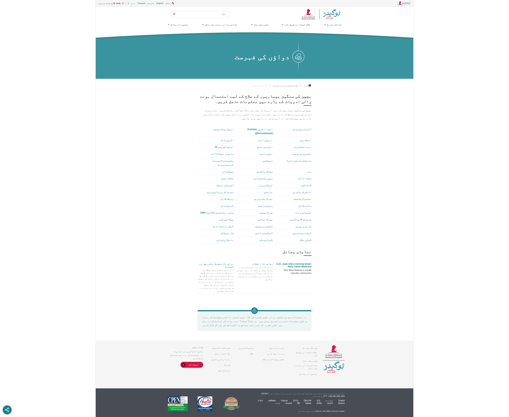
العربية (151, 3)
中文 (318, 400)
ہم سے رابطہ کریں (275, 354)
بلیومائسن (266, 154)
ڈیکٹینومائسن (264, 233)
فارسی (277, 403)
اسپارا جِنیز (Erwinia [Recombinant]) (260, 131)
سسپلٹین (267, 160)
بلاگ (252, 354)
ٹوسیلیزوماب (303, 212)
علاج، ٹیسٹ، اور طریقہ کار (297, 24)
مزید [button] (133, 3)
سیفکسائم (228, 171)
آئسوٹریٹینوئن (302, 129)
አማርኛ (260, 400)
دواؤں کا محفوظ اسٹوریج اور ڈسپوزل (216, 265)
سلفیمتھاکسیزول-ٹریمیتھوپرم (223, 162)
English (160, 3)
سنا (309, 171)
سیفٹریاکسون (265, 171)
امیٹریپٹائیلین (223, 129)
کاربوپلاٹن (227, 233)
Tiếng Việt (307, 400)
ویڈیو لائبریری (246, 348)
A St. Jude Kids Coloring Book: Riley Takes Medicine (293, 265)
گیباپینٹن (266, 240)
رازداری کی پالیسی (220, 359)
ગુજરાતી (330, 403)
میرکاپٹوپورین (263, 199)
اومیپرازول (265, 140)
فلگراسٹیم (227, 178)
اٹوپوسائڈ (227, 140)
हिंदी (298, 403)
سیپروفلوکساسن (263, 178)
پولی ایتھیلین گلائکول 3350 (217, 212)
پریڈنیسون (266, 212)
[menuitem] (192, 364)
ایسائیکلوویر (302, 147)
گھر (305, 85)
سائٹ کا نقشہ (223, 371)
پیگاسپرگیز (226, 219)
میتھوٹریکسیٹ (302, 199)
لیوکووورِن (266, 185)
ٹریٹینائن (227, 206)
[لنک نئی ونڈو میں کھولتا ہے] (229, 404)
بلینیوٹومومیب (302, 154)
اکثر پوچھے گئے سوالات (273, 359)
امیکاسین (305, 140)
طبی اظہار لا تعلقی (221, 348)
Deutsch (341, 403)
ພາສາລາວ (272, 400)
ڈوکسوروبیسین (264, 226)
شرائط (227, 365)
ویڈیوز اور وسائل (179, 24)
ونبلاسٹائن (227, 199)
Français (141, 3)
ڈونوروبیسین (303, 226)
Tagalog (308, 403)
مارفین (268, 192)
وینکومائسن (265, 206)
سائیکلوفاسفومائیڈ (299, 160)
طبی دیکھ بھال (261, 24)
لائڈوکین (306, 185)
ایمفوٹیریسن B (224, 147)
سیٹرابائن (304, 178)
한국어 (295, 400)
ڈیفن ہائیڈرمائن (223, 226)
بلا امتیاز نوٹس (222, 354)
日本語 (319, 403)
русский (289, 403)
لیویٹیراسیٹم (225, 185)
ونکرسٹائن (304, 206)
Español (341, 400)
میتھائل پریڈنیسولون (220, 192)
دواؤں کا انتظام (262, 264)
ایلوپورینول (265, 147)
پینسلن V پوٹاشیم (300, 219)
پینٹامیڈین (265, 219)
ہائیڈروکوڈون (225, 240)
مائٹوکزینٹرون (302, 192)
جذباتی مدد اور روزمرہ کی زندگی (221, 24)
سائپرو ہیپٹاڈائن (222, 154)
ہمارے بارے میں (276, 348)
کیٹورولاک (305, 240)
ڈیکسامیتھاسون (302, 233)
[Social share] (7, 409)
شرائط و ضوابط (334, 24)
